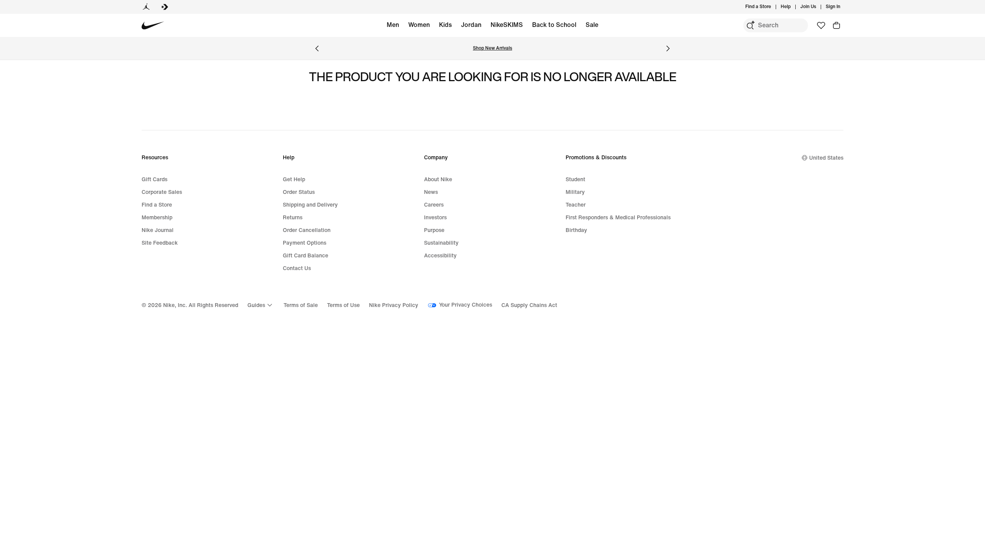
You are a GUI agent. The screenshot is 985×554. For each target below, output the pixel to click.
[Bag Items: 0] (836, 25)
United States (826, 158)
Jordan (471, 25)
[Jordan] (146, 7)
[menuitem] (793, 7)
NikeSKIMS (507, 25)
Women (419, 25)
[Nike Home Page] (153, 25)
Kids (445, 25)
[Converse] (164, 7)
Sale (592, 25)
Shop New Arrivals (492, 48)
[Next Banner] (668, 48)
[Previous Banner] (317, 48)
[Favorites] (821, 25)
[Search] (750, 25)
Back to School (554, 25)
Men (393, 25)
